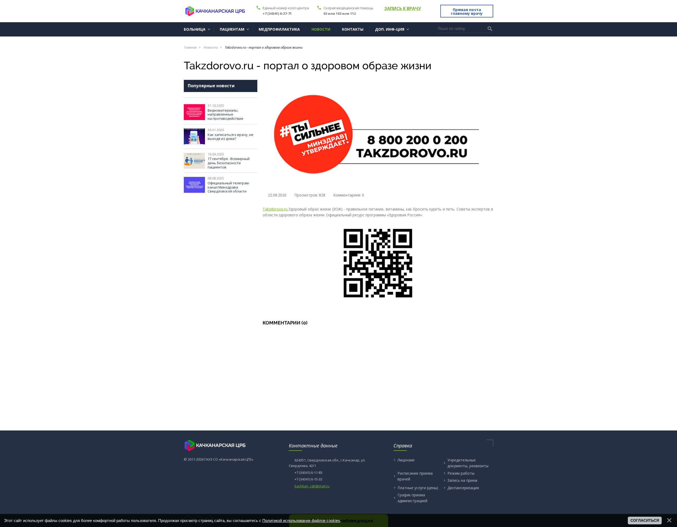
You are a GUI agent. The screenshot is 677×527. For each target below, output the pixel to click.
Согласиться (644, 520)
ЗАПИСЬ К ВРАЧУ (402, 8)
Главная (190, 47)
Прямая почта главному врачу (467, 11)
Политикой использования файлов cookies (301, 520)
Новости (211, 47)
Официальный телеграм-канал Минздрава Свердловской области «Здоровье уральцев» (229, 189)
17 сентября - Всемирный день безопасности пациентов (229, 162)
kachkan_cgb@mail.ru (312, 486)
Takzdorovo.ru (276, 209)
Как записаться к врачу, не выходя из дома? (230, 136)
